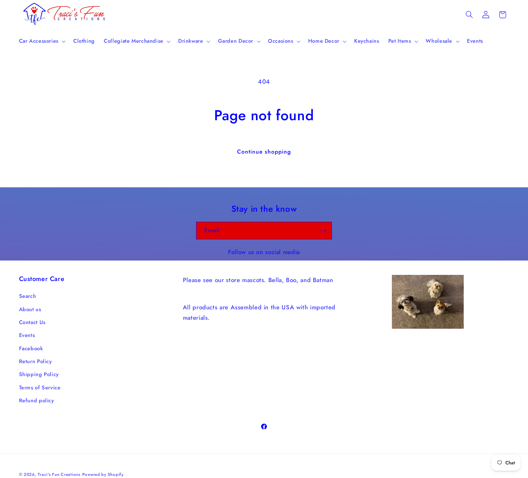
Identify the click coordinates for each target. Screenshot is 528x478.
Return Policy (35, 361)
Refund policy (36, 401)
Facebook (31, 348)
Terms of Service (40, 388)
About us (30, 309)
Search (27, 296)
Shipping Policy (39, 375)
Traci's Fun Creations (59, 474)
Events (27, 335)
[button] (41, 41)
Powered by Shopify (103, 474)
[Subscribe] (323, 230)
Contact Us (32, 322)
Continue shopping (264, 151)
